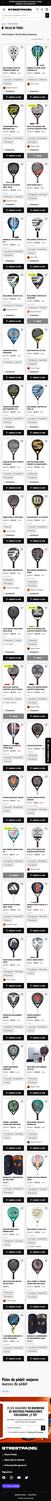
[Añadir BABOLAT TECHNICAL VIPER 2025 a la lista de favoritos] (22, 725)
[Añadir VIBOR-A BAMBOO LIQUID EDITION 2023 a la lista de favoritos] (22, 1101)
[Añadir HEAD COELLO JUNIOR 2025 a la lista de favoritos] (22, 939)
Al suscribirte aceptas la (26, 1432)
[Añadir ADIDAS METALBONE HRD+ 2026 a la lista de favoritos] (22, 164)
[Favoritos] (37, 9)
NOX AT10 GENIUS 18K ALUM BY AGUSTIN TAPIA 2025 (37, 128)
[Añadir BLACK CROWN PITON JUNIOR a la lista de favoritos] (46, 776)
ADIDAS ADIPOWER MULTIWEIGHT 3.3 (11, 408)
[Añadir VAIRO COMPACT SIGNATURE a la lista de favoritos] (46, 994)
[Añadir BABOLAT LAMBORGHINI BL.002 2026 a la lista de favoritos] (22, 1156)
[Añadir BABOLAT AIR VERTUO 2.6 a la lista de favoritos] (22, 218)
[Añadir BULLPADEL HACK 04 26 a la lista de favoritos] (22, 275)
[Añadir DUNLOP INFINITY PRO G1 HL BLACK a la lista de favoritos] (22, 441)
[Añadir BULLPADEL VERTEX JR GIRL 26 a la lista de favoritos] (46, 386)
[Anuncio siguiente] (48, 3)
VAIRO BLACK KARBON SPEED (12, 1016)
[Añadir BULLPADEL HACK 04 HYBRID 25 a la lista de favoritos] (46, 1101)
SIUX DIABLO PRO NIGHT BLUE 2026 (13, 630)
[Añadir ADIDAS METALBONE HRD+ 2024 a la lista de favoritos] (22, 884)
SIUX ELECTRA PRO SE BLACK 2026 (12, 1282)
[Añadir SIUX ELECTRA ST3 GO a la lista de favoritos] (46, 329)
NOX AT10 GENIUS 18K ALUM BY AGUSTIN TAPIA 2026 (37, 630)
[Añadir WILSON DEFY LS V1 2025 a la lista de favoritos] (46, 496)
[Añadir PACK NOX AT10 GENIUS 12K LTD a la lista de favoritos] (46, 1046)
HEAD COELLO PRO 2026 (13, 517)
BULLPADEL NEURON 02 (13, 570)
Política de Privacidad (35, 1432)
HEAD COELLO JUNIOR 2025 (12, 961)
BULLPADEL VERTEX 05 (36, 240)
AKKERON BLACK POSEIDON (10, 352)
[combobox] (25, 15)
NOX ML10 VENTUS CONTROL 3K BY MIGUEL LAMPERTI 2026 (13, 688)
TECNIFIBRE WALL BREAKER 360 (10, 128)
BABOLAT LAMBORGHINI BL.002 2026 (13, 1178)
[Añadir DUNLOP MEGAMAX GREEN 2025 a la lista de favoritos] (22, 1208)
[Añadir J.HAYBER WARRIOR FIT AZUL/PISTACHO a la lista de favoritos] (22, 1315)
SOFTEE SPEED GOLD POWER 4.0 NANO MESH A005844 (36, 463)
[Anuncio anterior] (2, 3)
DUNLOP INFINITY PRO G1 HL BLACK (13, 463)
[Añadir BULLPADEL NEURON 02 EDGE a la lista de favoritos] (46, 549)
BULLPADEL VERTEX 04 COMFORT (36, 297)
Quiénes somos (20, 1495)
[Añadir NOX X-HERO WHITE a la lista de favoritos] (46, 939)
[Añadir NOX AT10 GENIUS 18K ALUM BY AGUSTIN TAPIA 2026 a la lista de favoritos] (46, 608)
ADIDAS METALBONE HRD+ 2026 (11, 186)
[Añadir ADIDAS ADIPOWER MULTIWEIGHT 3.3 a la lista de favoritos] (22, 386)
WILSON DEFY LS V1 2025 (37, 517)
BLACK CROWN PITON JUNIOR (36, 799)
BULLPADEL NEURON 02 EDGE (37, 571)
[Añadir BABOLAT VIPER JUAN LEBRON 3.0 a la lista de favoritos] (46, 47)
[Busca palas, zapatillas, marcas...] (47, 15)
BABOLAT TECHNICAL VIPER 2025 (12, 747)
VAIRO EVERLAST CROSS (13, 798)
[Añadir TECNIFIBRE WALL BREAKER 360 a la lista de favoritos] (22, 105)
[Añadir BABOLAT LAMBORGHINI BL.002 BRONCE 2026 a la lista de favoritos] (46, 1315)
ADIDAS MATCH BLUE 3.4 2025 (37, 906)
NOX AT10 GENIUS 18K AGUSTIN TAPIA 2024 (36, 850)
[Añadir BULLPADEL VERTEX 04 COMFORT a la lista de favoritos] (46, 275)
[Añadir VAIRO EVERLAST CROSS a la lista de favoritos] (22, 776)
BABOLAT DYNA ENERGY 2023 (37, 1178)
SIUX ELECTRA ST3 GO (36, 351)
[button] (13, 97)
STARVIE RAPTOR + (35, 746)
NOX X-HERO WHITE (35, 960)
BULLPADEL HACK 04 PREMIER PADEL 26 (11, 69)
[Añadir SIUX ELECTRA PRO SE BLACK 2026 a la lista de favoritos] (22, 1260)
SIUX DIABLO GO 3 (34, 185)
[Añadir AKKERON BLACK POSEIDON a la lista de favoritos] (22, 329)
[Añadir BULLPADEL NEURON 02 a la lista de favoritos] (22, 549)
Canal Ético (32, 1495)
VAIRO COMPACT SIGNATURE (34, 1016)
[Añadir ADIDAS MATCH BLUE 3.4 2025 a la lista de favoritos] (46, 884)
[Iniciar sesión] (42, 9)
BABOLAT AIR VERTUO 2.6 (12, 241)
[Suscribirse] (43, 1427)
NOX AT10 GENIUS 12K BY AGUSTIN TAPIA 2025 (37, 688)
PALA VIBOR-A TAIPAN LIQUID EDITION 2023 (36, 1282)
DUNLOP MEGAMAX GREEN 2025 (11, 1230)
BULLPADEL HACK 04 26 (13, 296)
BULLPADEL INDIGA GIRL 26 (13, 850)
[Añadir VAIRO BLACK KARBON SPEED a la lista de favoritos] (22, 994)
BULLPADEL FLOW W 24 (36, 1229)
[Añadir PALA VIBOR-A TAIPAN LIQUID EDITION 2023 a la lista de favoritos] (46, 1260)
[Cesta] (47, 9)
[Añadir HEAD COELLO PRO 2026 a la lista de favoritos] (22, 496)
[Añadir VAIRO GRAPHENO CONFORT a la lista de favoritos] (22, 1046)
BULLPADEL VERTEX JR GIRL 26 (36, 408)
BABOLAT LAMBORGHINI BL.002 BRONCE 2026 (37, 1337)
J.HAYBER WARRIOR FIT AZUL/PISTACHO (13, 1337)
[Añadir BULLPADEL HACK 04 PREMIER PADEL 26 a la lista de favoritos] (22, 47)
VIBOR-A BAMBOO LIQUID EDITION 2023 (12, 1123)
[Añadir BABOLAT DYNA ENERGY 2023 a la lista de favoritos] (46, 1156)
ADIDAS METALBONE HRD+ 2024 (11, 906)
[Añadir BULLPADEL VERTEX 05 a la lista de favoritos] (46, 218)
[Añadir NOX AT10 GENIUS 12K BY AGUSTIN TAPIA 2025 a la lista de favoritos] (46, 666)
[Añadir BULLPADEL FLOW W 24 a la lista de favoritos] (46, 1208)
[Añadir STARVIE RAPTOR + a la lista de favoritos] (46, 725)
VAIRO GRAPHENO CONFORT (10, 1068)
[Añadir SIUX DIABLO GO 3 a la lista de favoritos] (46, 164)
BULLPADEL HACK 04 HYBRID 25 (35, 1123)
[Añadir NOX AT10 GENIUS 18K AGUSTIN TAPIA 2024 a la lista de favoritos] (46, 828)
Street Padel (28, 1498)
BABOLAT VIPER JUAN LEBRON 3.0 (36, 69)
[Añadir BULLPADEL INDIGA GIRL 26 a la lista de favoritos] (22, 828)
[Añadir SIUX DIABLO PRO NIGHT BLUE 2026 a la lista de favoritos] (22, 608)
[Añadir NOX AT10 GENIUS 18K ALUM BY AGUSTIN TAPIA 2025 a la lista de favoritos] (46, 105)
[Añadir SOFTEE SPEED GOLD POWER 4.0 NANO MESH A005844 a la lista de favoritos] (46, 441)
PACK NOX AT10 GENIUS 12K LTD (36, 1068)
